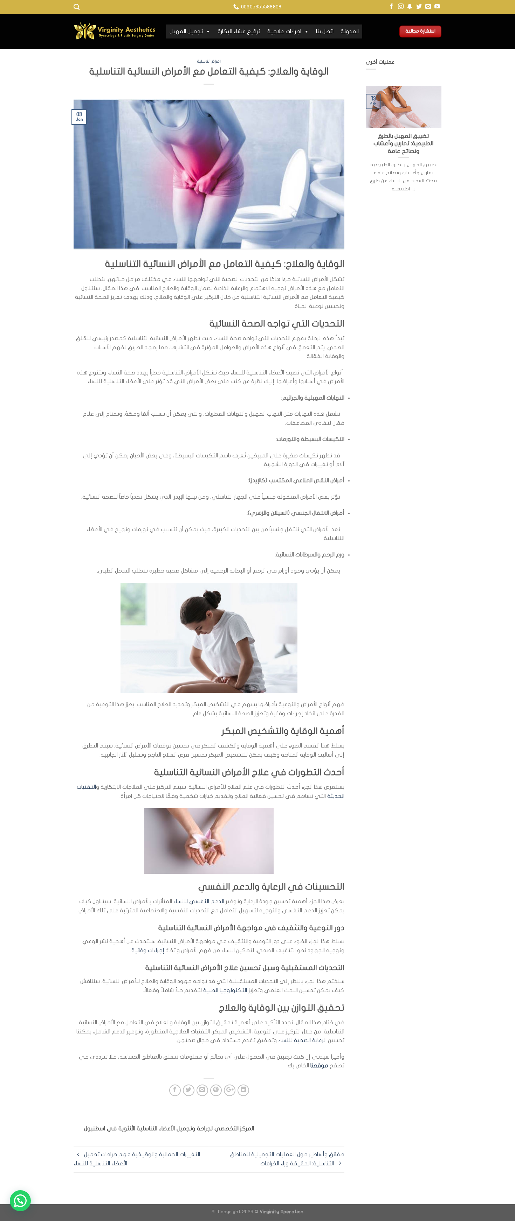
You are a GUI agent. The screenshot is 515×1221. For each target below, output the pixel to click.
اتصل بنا (325, 31)
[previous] (364, 151)
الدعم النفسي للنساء (198, 901)
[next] (443, 151)
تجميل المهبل (186, 31)
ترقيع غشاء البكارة (239, 31)
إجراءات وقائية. (148, 950)
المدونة (350, 31)
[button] (20, 1200)
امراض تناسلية (209, 61)
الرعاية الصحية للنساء (303, 1040)
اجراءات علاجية (284, 31)
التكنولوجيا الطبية (225, 990)
